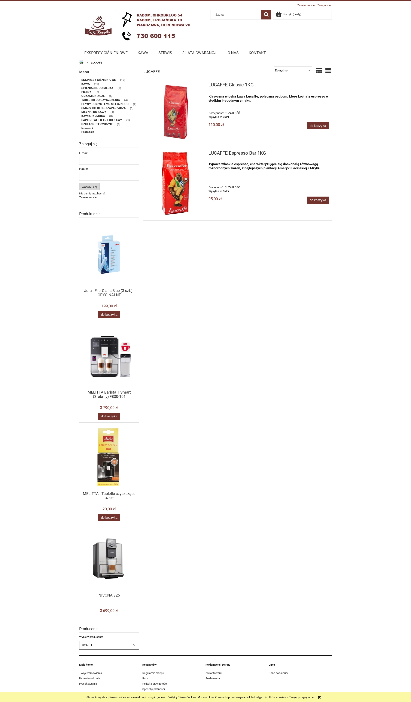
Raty (145, 678)
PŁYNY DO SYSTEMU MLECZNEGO (105, 104)
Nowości (87, 128)
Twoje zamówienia (90, 673)
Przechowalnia (88, 683)
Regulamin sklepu (153, 673)
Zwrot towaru (214, 673)
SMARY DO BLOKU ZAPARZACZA (103, 108)
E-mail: (83, 153)
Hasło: (83, 168)
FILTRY (86, 91)
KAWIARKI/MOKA (93, 116)
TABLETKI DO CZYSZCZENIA (100, 100)
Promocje (87, 131)
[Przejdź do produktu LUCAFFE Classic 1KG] (175, 112)
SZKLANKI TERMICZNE (97, 124)
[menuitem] (106, 52)
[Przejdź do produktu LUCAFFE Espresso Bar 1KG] (175, 183)
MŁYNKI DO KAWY (93, 112)
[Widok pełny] (328, 70)
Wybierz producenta (91, 636)
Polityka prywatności (154, 683)
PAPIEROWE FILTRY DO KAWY (101, 120)
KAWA (85, 84)
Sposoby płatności (153, 689)
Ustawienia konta (89, 678)
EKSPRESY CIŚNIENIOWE (98, 79)
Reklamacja (213, 678)
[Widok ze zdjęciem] (319, 70)
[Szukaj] (266, 14)
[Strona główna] (138, 26)
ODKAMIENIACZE (93, 96)
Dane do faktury (278, 673)
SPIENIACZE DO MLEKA (97, 88)
